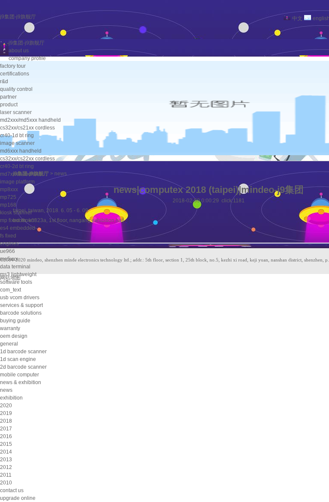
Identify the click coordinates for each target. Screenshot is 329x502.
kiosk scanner (16, 213)
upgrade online (18, 498)
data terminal (15, 267)
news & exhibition (20, 382)
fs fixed (8, 236)
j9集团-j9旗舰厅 (18, 17)
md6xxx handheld (21, 151)
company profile (27, 58)
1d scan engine (18, 359)
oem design (13, 336)
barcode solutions (21, 313)
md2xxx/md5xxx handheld (30, 120)
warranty (10, 328)
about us (19, 51)
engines (9, 243)
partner (8, 97)
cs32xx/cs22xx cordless (27, 159)
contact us (12, 490)
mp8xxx (9, 189)
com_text (10, 290)
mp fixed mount (18, 220)
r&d (4, 81)
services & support (21, 305)
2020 (6, 406)
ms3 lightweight (18, 274)
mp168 (8, 205)
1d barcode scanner (23, 352)
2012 (6, 467)
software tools (16, 282)
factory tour (13, 66)
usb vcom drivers (19, 298)
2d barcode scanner (23, 367)
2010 (6, 483)
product (9, 105)
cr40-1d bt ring (17, 135)
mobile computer (19, 375)
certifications (14, 74)
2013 (6, 460)
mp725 (8, 197)
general (9, 344)
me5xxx (9, 259)
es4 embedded (17, 228)
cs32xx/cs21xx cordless (27, 128)
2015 (6, 444)
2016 (6, 436)
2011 (6, 475)
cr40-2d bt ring (17, 166)
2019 (6, 413)
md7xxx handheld (21, 174)
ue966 (7, 251)
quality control (16, 89)
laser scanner (16, 112)
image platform (17, 182)
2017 (6, 429)
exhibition (11, 398)
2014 (6, 452)
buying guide (15, 321)
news (6, 390)
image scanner (17, 143)
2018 (6, 421)
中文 (297, 18)
